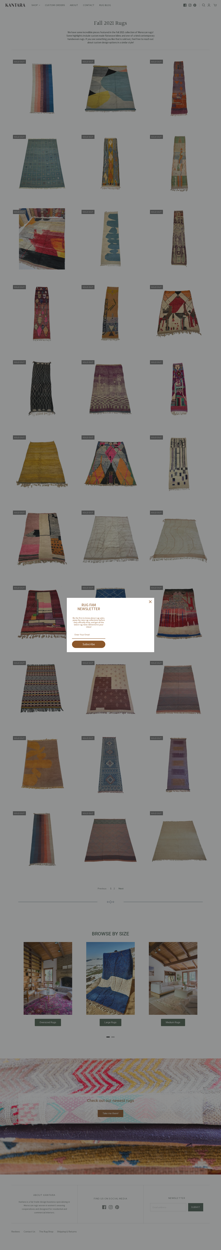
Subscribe (89, 644)
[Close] (150, 602)
